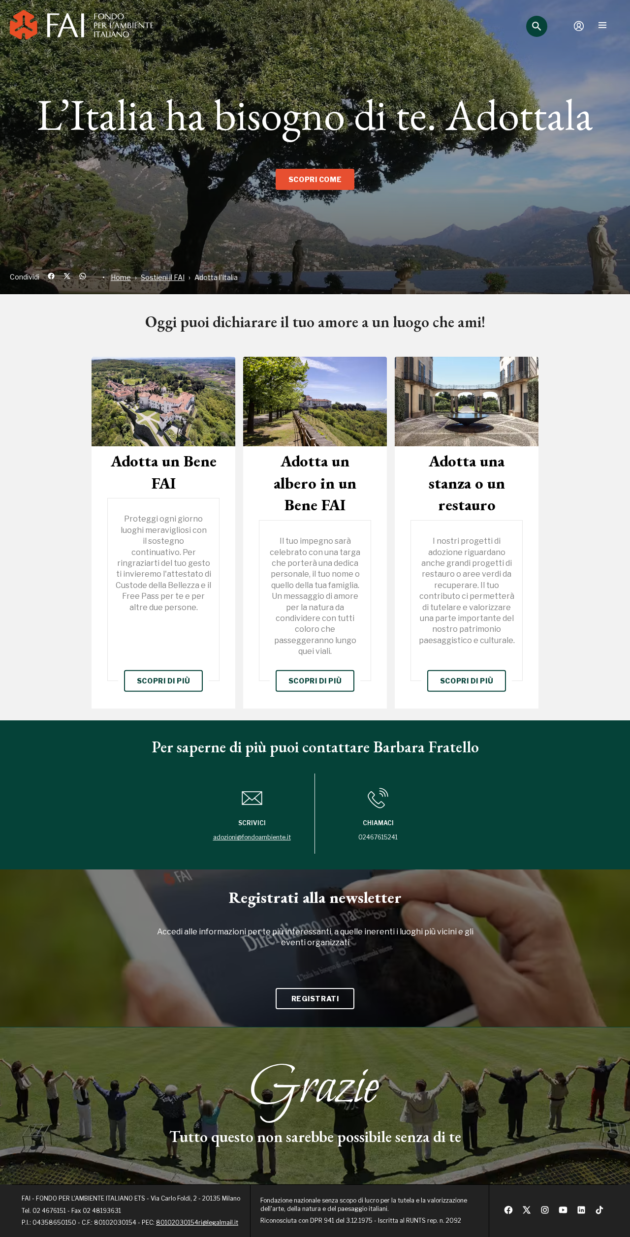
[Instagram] (545, 1212)
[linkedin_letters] (581, 1212)
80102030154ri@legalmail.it (197, 1222)
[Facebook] (508, 1212)
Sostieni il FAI (163, 277)
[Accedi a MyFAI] (579, 26)
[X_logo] (527, 1212)
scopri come (315, 179)
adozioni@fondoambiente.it (252, 837)
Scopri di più (163, 681)
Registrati (315, 998)
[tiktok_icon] (599, 1212)
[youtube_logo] (563, 1212)
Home (121, 277)
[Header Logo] (82, 26)
